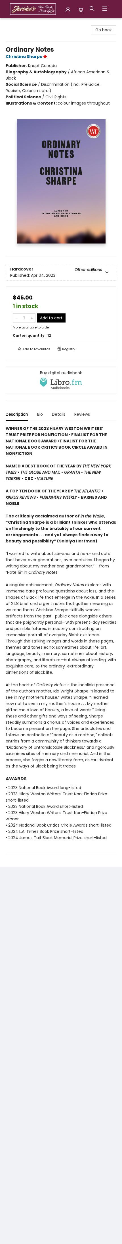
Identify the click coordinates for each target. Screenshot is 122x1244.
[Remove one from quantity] (16, 318)
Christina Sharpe (24, 56)
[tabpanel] (61, 639)
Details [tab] (58, 414)
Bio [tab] (40, 414)
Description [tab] (17, 414)
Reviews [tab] (82, 414)
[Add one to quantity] (31, 318)
